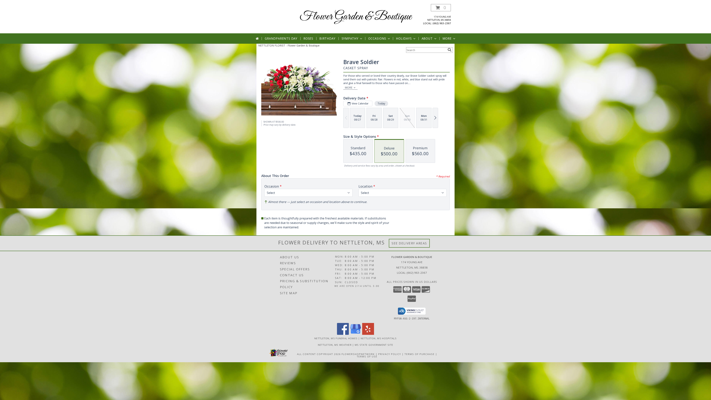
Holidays (404, 38)
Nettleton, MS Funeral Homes (336, 338)
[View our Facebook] (343, 334)
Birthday (327, 38)
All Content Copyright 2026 (319, 354)
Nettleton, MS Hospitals (379, 338)
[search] (450, 50)
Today (381, 103)
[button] (441, 7)
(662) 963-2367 (442, 23)
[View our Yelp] (368, 334)
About (427, 38)
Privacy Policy (389, 354)
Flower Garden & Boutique (356, 16)
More (447, 38)
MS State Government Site (374, 344)
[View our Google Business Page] (355, 334)
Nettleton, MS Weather (335, 344)
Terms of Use (367, 356)
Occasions (377, 38)
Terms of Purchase (420, 354)
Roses (308, 38)
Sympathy (350, 38)
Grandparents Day (281, 38)
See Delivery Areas (409, 243)
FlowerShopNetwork (358, 354)
